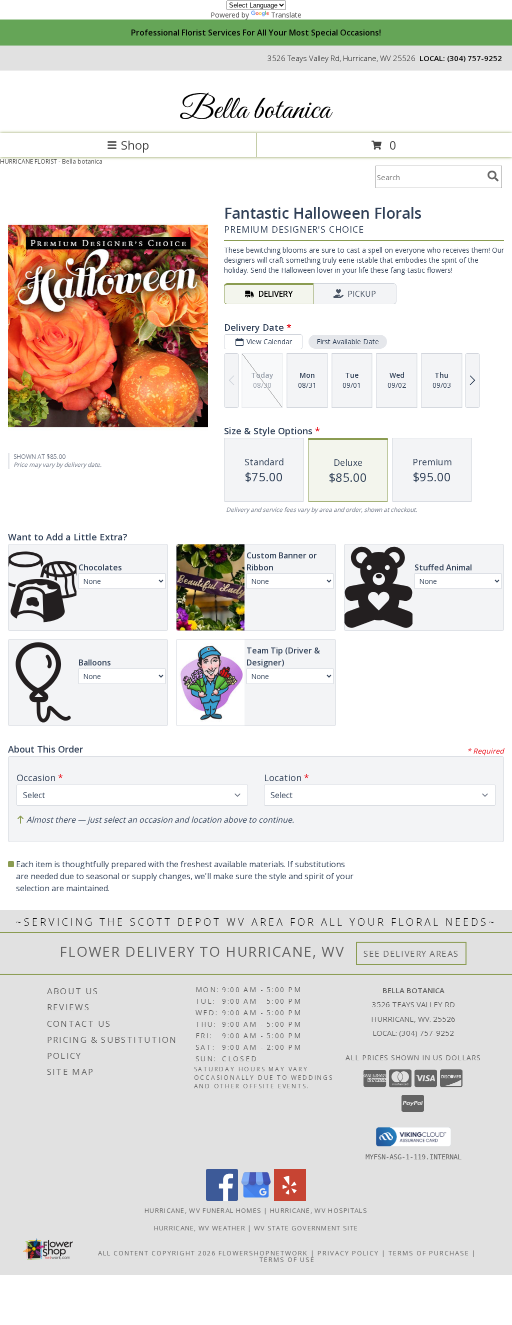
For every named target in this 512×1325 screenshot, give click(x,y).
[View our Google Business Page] (256, 1198)
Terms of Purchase (429, 1252)
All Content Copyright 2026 (157, 1252)
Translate (286, 15)
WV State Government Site (306, 1227)
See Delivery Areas (411, 953)
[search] (493, 176)
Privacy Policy (348, 1252)
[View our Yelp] (290, 1198)
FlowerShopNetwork (263, 1252)
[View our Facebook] (222, 1198)
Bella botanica (255, 111)
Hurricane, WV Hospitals (319, 1210)
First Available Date (347, 341)
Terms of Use (287, 1259)
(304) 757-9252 (474, 58)
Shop (135, 145)
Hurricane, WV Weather (200, 1227)
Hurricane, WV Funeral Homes (203, 1210)
